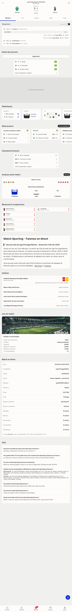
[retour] (3, 3)
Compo (36, 18)
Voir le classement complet (23, 73)
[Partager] (69, 3)
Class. (65, 18)
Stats (50, 18)
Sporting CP (65, 401)
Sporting (38, 266)
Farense (47, 266)
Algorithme (36, 56)
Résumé (7, 18)
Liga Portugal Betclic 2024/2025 (36, 2)
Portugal (66, 397)
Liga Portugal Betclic (62, 369)
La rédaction (9, 434)
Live (22, 18)
